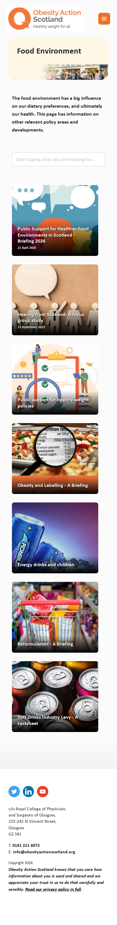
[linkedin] (30, 791)
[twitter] (16, 791)
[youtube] (44, 791)
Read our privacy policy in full (53, 889)
